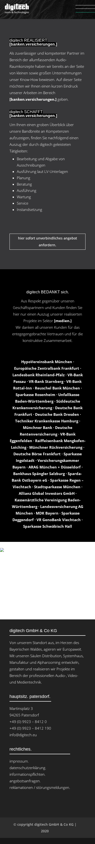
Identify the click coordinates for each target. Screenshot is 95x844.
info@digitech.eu (23, 734)
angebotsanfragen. (25, 780)
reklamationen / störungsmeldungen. (40, 787)
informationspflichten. (28, 774)
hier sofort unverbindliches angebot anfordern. (47, 241)
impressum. (19, 761)
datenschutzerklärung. (28, 767)
